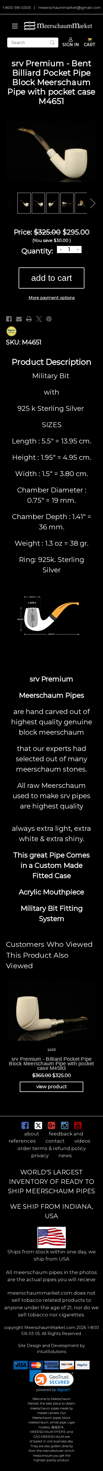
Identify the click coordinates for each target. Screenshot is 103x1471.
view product (51, 1086)
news (65, 1155)
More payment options (52, 297)
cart (89, 44)
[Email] (19, 319)
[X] (39, 319)
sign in (70, 44)
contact (55, 1141)
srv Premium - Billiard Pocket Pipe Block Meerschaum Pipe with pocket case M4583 (51, 1063)
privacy (40, 1155)
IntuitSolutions (51, 1351)
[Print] (29, 319)
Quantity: (37, 251)
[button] (52, 1381)
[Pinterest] (49, 319)
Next (92, 203)
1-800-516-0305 (17, 7)
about (31, 1134)
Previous (10, 203)
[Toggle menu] (13, 26)
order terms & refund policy (51, 1148)
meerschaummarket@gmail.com (69, 7)
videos (82, 1141)
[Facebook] (9, 319)
